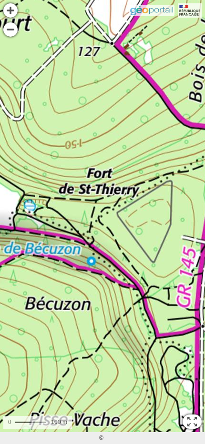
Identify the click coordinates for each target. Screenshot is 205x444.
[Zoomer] (10, 10)
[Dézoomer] (10, 29)
